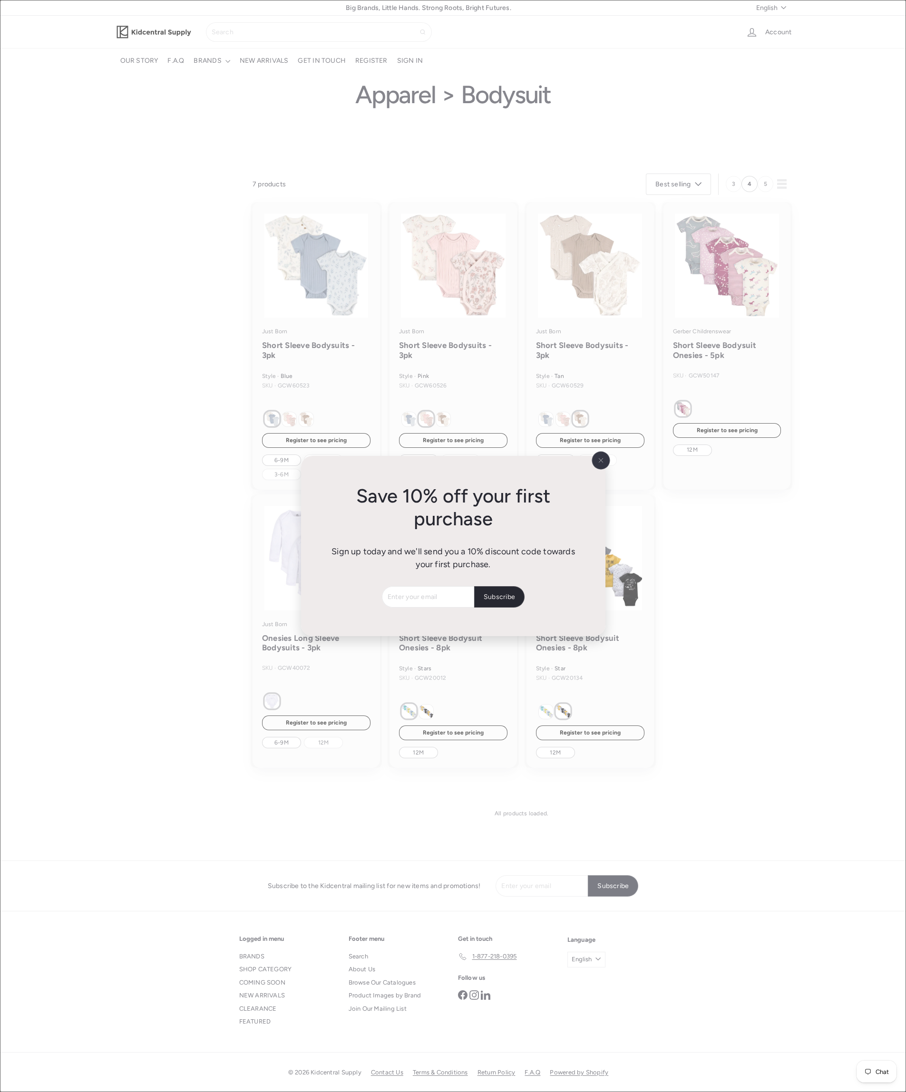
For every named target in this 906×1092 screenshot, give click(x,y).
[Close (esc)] (601, 461)
